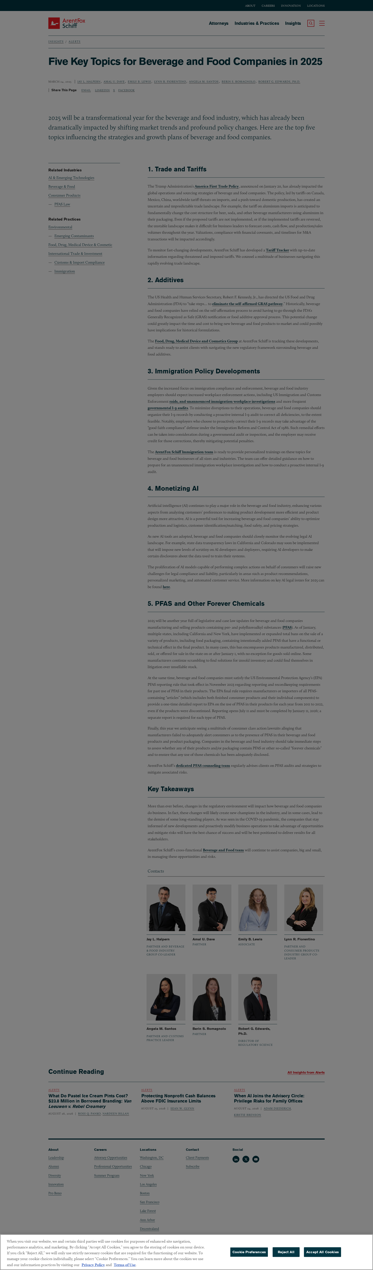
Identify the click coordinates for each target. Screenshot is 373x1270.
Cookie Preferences (249, 1252)
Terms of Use (125, 1264)
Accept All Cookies (322, 1252)
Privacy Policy (93, 1264)
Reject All (286, 1252)
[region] (186, 1252)
